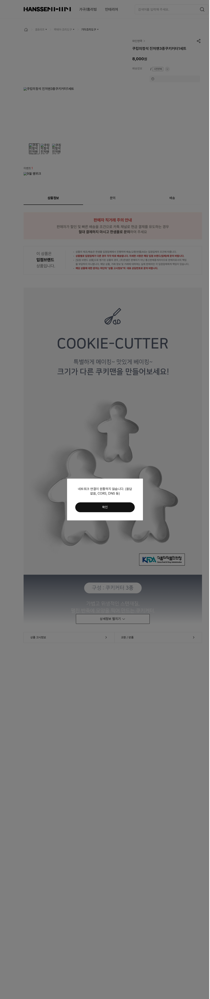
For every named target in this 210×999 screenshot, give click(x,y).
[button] (105, 507)
